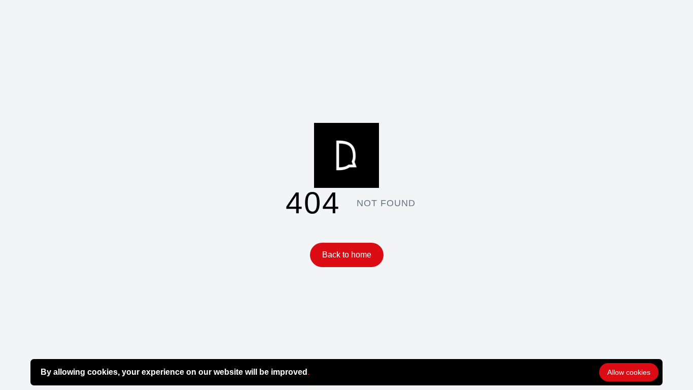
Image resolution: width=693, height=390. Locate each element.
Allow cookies (628, 372)
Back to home (346, 254)
